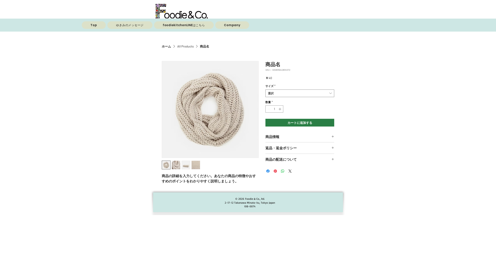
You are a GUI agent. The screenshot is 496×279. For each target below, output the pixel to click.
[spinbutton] (274, 109)
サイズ (270, 86)
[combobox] (299, 93)
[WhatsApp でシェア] (282, 171)
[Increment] (280, 109)
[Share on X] (290, 171)
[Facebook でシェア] (268, 171)
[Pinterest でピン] (275, 171)
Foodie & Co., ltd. (255, 198)
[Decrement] (268, 109)
